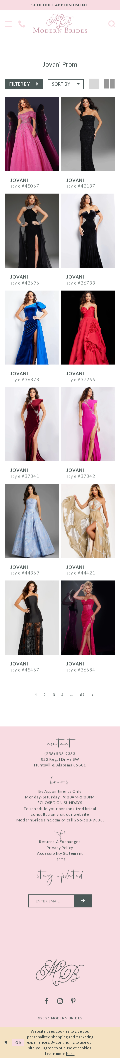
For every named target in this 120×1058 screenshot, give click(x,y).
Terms (60, 859)
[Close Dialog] (6, 1043)
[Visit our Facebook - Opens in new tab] (46, 1001)
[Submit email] (83, 900)
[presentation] (32, 134)
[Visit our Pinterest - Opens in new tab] (73, 1001)
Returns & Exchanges (60, 841)
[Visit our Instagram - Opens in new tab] (60, 1001)
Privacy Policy (60, 847)
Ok (18, 1042)
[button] (24, 84)
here (70, 1053)
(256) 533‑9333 (59, 753)
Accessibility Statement (60, 853)
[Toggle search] (111, 23)
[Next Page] (93, 694)
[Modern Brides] (60, 23)
